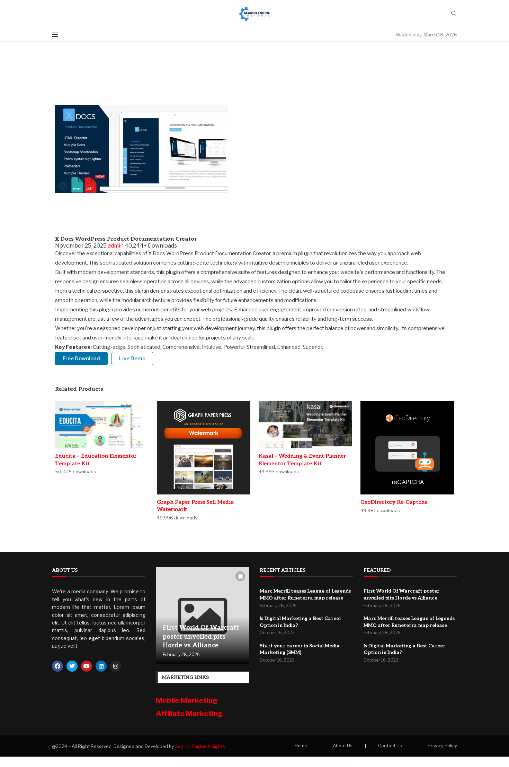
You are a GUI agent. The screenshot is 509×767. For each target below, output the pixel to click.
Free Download (81, 358)
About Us (342, 745)
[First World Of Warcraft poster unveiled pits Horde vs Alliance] (202, 615)
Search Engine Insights (200, 746)
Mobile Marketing (187, 700)
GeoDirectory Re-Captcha (394, 502)
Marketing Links (185, 677)
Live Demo (132, 358)
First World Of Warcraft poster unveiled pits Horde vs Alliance (201, 636)
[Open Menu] (55, 35)
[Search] (453, 14)
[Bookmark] (240, 576)
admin (116, 245)
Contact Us (390, 745)
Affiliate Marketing (189, 713)
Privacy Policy (442, 745)
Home (301, 745)
